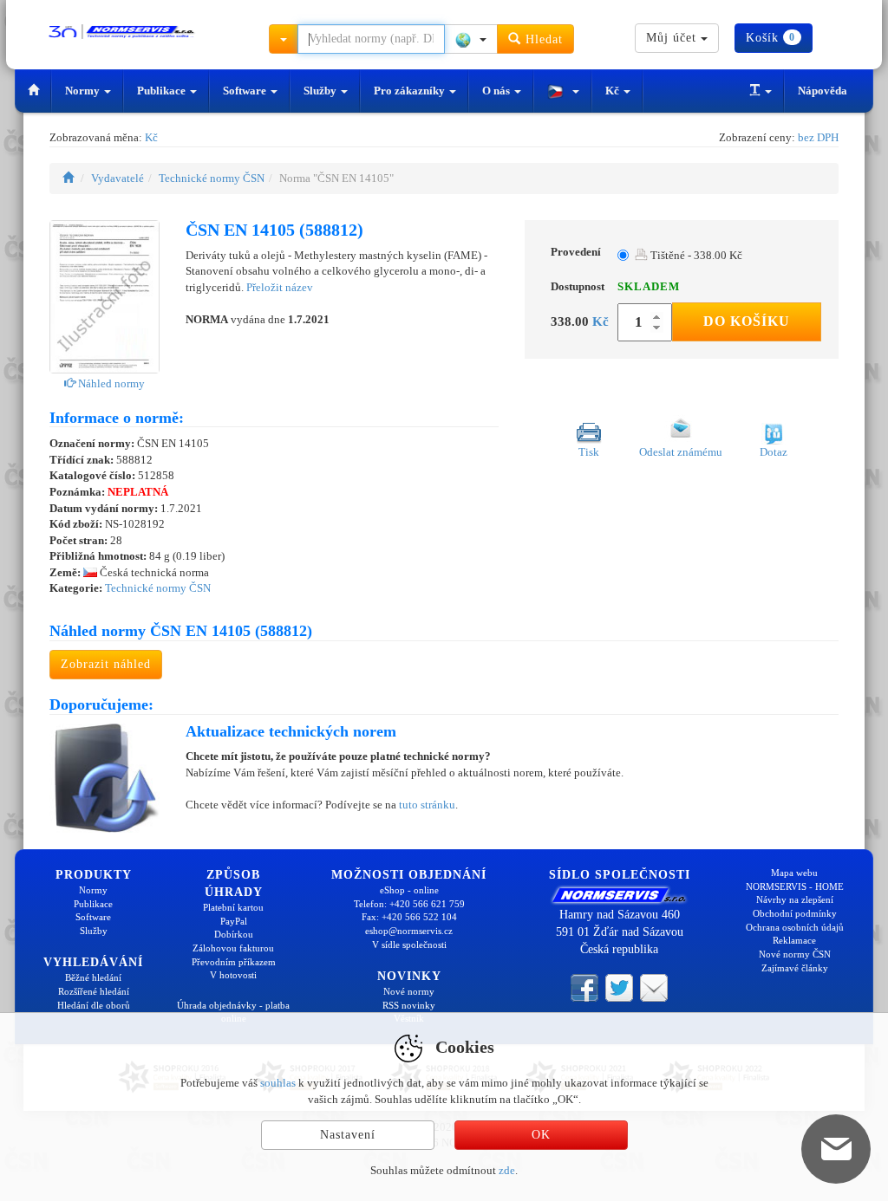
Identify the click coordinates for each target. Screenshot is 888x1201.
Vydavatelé (117, 178)
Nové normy (408, 991)
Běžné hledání (93, 977)
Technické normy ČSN (211, 178)
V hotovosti (233, 975)
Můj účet (673, 37)
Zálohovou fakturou (233, 948)
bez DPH (818, 137)
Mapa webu (794, 872)
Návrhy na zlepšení (794, 899)
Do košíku (746, 321)
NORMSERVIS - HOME (795, 886)
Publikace (162, 90)
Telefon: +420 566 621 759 (409, 904)
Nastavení (347, 1134)
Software (246, 90)
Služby (321, 90)
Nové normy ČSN (795, 954)
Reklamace (794, 940)
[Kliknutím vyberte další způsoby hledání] (283, 39)
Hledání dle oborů (93, 1005)
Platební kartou (233, 907)
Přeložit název (279, 287)
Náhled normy (110, 383)
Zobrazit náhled (106, 664)
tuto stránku (427, 804)
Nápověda (822, 90)
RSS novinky (408, 1005)
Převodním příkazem (234, 962)
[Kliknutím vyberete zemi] (471, 39)
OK (541, 1134)
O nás (497, 90)
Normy (83, 90)
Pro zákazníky (410, 90)
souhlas (278, 1082)
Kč (613, 90)
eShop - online (409, 890)
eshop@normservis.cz (409, 930)
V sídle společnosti (409, 944)
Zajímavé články (794, 968)
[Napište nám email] (654, 987)
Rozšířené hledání (93, 991)
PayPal (233, 921)
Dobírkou (233, 934)
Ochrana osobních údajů (795, 927)
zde (507, 1170)
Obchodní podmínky (795, 913)
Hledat (542, 39)
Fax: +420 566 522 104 (409, 917)
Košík (770, 37)
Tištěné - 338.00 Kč (695, 255)
